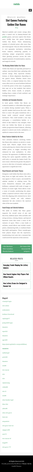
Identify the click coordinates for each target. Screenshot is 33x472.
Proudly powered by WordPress (11, 464)
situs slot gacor (7, 413)
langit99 (5, 443)
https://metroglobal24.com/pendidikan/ (14, 344)
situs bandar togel (7, 400)
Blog (16, 27)
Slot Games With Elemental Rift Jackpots (25, 249)
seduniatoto (6, 310)
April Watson (22, 17)
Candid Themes (16, 466)
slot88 (4, 365)
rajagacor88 (6, 430)
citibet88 (5, 387)
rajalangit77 (6, 318)
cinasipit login (7, 301)
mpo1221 (4, 331)
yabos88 (4, 408)
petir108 (4, 357)
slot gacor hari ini (8, 425)
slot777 (4, 434)
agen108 (4, 340)
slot (3, 374)
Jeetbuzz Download (8, 314)
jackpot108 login (7, 323)
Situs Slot (5, 404)
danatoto (5, 327)
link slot (5, 417)
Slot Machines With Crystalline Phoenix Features (8, 249)
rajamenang (6, 383)
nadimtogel (5, 353)
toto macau (5, 370)
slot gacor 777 (6, 447)
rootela (16, 4)
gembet (4, 37)
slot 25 (4, 391)
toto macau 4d (6, 438)
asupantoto (5, 421)
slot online (5, 305)
